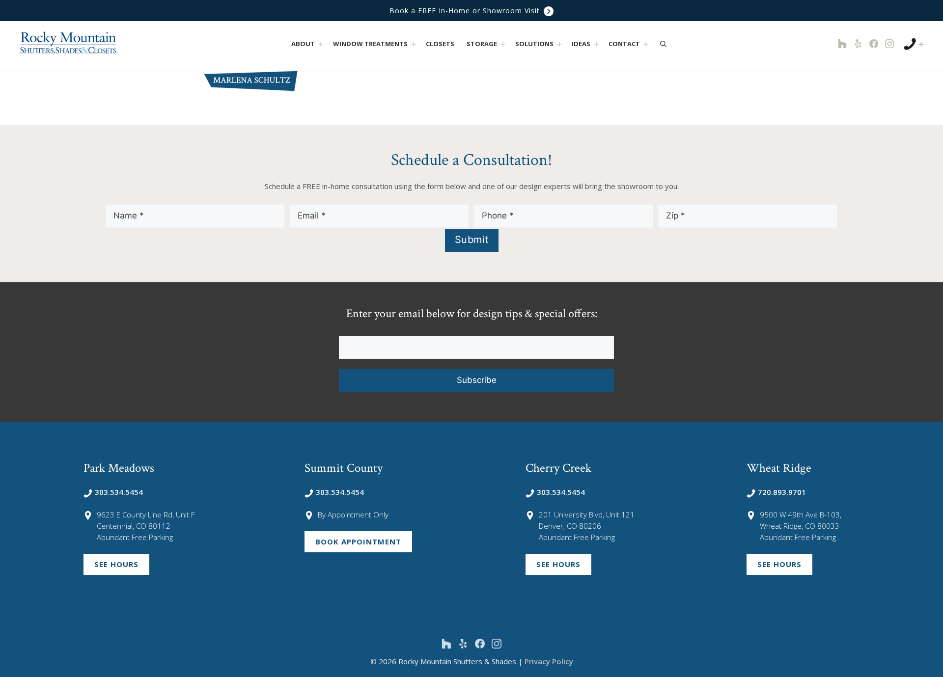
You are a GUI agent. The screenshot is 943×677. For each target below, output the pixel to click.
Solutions (534, 43)
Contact (624, 43)
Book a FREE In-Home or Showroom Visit (465, 10)
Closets (440, 43)
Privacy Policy (549, 661)
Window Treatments (370, 43)
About (303, 43)
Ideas (581, 43)
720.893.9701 (782, 492)
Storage (482, 43)
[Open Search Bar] (663, 44)
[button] (320, 44)
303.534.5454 (119, 492)
